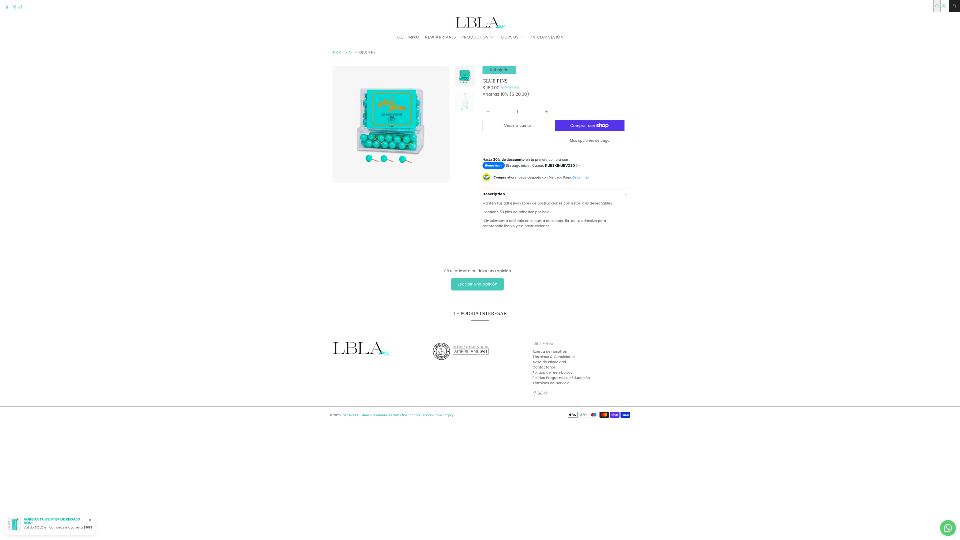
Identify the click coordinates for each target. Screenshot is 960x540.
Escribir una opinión (478, 284)
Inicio (337, 52)
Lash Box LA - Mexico (357, 415)
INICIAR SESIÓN (547, 37)
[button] (555, 194)
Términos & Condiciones (554, 356)
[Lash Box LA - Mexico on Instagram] (15, 8)
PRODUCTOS (474, 37)
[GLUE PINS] (391, 124)
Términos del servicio (551, 383)
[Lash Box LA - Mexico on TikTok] (21, 8)
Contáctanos (544, 367)
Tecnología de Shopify (437, 415)
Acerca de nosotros (549, 351)
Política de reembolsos (552, 372)
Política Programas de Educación (561, 377)
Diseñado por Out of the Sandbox (396, 415)
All (350, 52)
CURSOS (510, 37)
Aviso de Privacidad (549, 362)
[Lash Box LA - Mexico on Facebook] (8, 8)
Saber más (581, 177)
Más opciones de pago (590, 140)
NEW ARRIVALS (440, 37)
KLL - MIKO (408, 37)
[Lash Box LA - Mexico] (480, 22)
